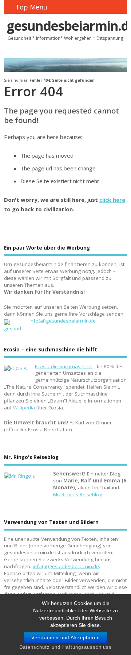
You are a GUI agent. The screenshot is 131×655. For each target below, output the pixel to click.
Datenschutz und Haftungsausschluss (65, 647)
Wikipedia (24, 407)
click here (112, 199)
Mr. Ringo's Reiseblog (77, 494)
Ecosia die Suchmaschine (63, 366)
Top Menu (31, 7)
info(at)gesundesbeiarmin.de (62, 320)
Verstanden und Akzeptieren (65, 637)
